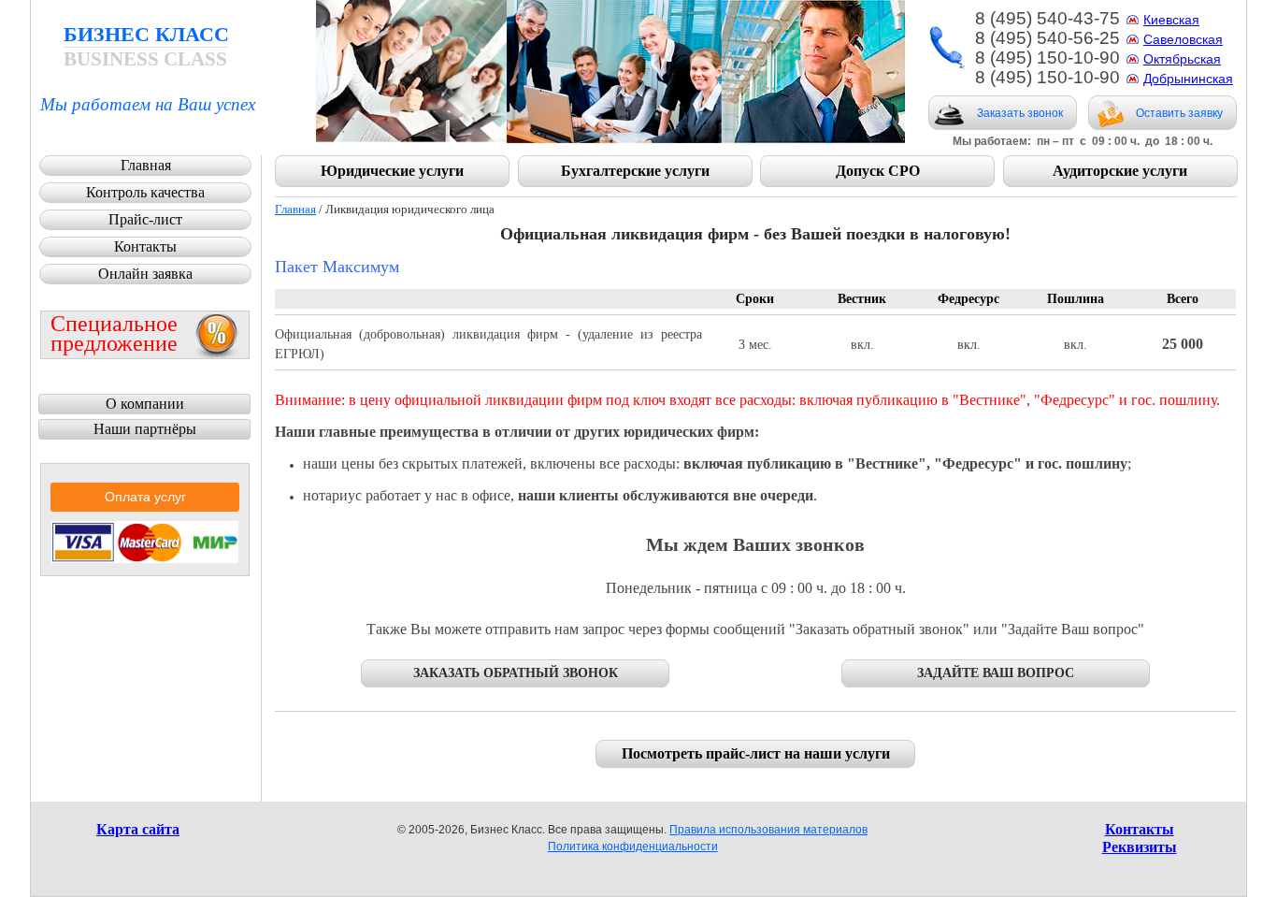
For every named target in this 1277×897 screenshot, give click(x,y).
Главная (295, 209)
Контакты (145, 246)
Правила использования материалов (768, 829)
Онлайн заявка (145, 274)
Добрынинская (1188, 78)
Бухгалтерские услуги (635, 171)
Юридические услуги (392, 171)
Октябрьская (1182, 58)
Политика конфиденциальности (633, 846)
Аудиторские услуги (1120, 171)
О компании (145, 404)
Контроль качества (145, 192)
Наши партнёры (144, 429)
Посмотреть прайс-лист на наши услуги (756, 753)
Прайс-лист (145, 219)
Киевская (1171, 19)
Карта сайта (137, 829)
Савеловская (1183, 39)
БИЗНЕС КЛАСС (146, 46)
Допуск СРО (878, 171)
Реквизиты (1139, 847)
